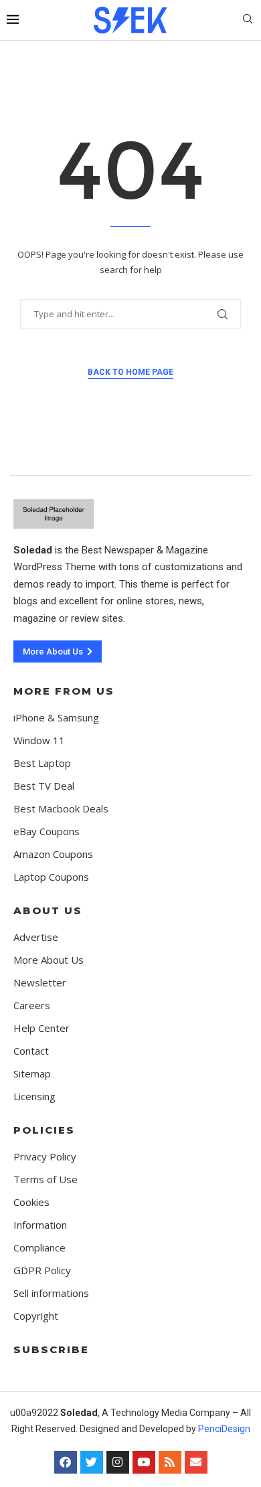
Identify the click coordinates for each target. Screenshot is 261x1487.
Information (40, 1225)
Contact (31, 1051)
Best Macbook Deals (60, 809)
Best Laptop (42, 763)
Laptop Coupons (51, 877)
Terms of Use (45, 1179)
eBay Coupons (46, 831)
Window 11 (39, 740)
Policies (44, 1130)
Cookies (31, 1202)
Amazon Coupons (53, 854)
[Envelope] (196, 1462)
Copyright (35, 1316)
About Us (47, 910)
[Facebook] (65, 1462)
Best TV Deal (43, 786)
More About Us (48, 960)
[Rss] (170, 1462)
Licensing (34, 1096)
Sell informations (51, 1293)
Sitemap (32, 1074)
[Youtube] (144, 1462)
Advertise (35, 937)
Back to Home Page (130, 372)
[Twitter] (91, 1462)
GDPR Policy (42, 1270)
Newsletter (39, 983)
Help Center (41, 1028)
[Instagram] (117, 1462)
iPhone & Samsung (56, 718)
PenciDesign (224, 1428)
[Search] (247, 20)
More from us (63, 691)
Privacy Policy (44, 1157)
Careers (31, 1005)
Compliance (39, 1248)
